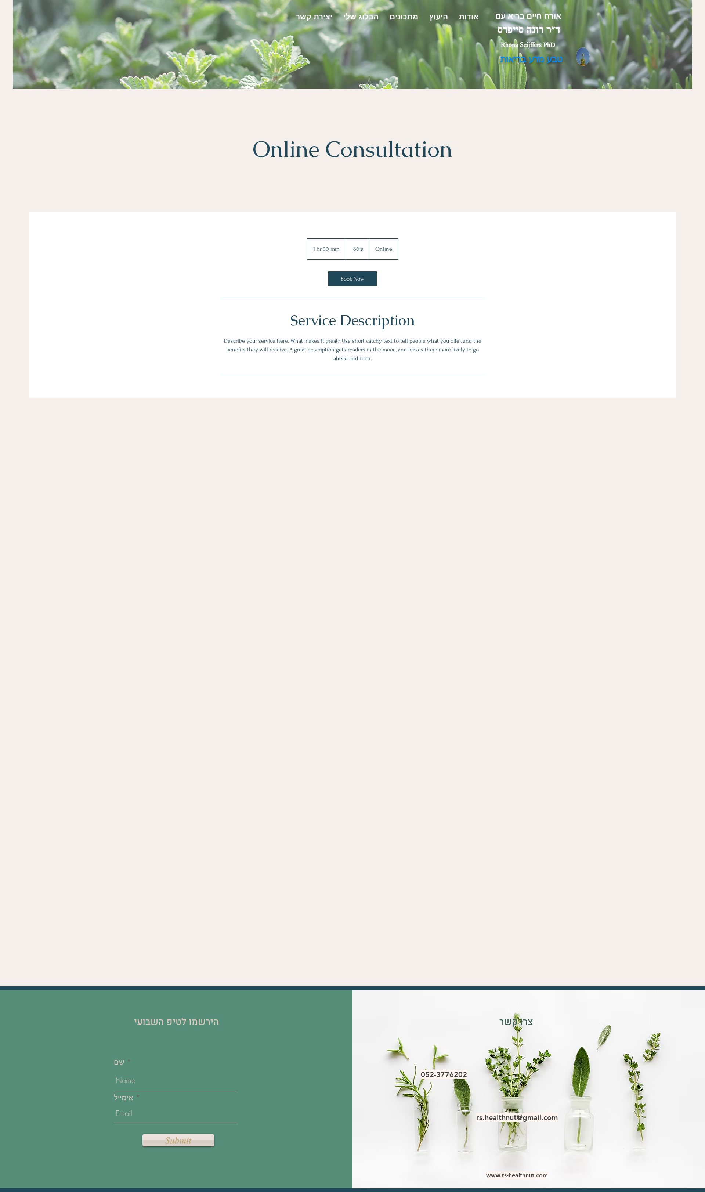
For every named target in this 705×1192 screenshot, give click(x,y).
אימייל (123, 1097)
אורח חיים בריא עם (528, 16)
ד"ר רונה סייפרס (529, 30)
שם (119, 1062)
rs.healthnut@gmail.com (517, 1117)
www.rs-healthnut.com (517, 1175)
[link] (352, 278)
